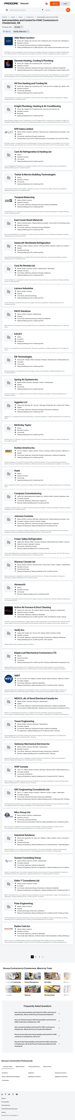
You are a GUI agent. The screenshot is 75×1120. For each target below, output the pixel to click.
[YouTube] (17, 1094)
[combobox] (55, 10)
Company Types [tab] (7, 1066)
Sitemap (3, 1112)
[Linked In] (2, 1094)
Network (24, 3)
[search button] (68, 10)
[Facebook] (5, 1094)
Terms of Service (5, 1105)
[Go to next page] (42, 956)
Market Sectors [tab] (20, 1066)
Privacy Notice (5, 1102)
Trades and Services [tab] (34, 1066)
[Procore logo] (11, 4)
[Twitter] (9, 1094)
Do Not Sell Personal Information (9, 1108)
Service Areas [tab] (47, 1066)
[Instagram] (13, 1094)
